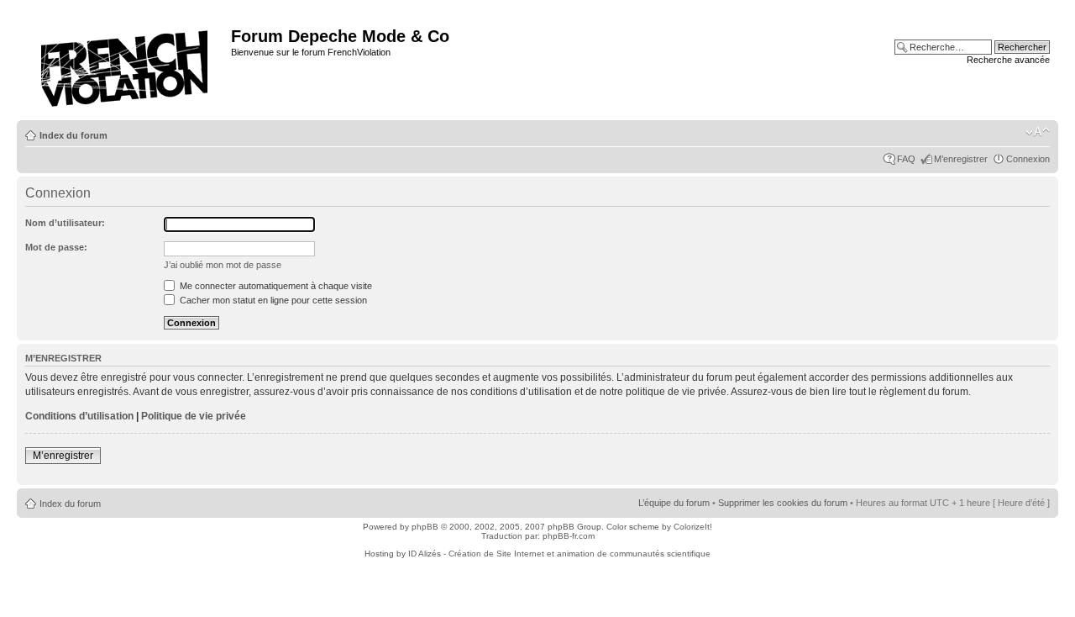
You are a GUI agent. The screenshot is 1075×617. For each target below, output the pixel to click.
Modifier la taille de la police (1037, 132)
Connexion (1028, 159)
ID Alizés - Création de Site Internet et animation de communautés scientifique (559, 553)
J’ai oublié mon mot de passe (222, 265)
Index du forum (73, 135)
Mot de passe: (56, 247)
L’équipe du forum (674, 503)
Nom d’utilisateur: (65, 223)
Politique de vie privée (193, 416)
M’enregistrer (961, 159)
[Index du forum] (126, 63)
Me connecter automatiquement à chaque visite (274, 286)
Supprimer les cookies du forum (782, 503)
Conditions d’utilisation (79, 416)
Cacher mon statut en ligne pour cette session (272, 300)
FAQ (906, 159)
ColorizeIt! (693, 526)
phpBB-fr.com (569, 536)
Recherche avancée (1008, 60)
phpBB (425, 526)
